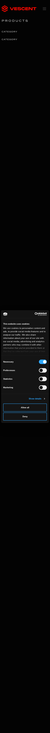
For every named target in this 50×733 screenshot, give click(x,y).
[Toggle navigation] (44, 8)
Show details (35, 398)
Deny (25, 416)
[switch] (43, 370)
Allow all (25, 407)
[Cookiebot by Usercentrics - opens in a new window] (35, 314)
